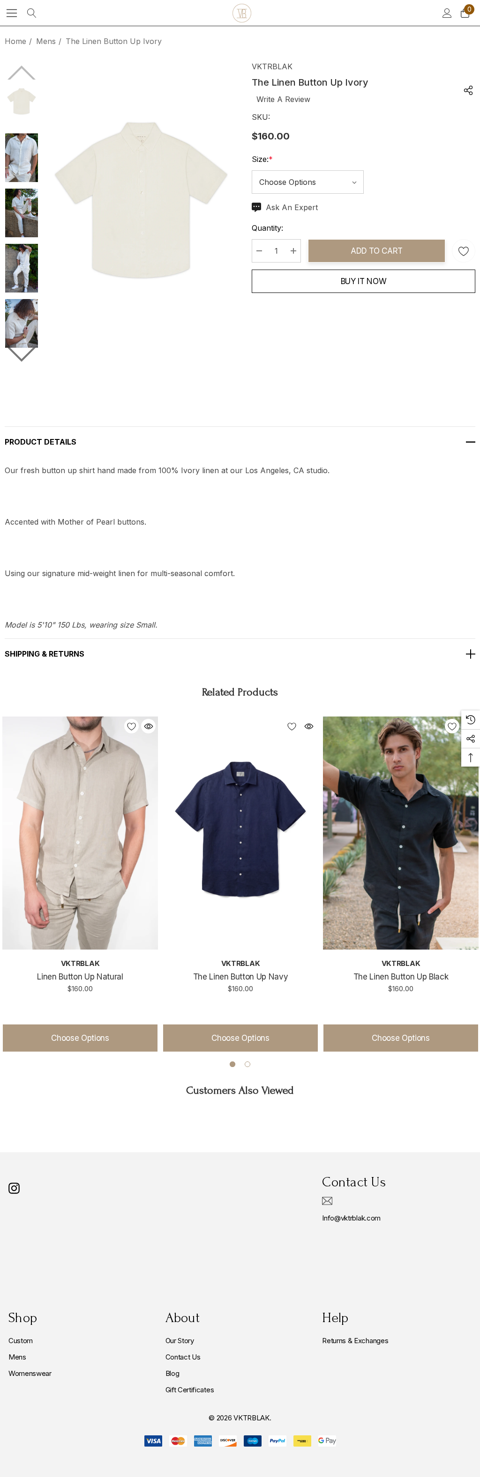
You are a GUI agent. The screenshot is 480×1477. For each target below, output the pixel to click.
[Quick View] (148, 726)
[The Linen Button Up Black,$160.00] (401, 833)
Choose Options (80, 1038)
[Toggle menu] (12, 12)
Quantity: (267, 228)
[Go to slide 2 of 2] (22, 355)
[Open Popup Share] (468, 90)
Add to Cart (377, 251)
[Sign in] (446, 13)
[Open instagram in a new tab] (14, 1188)
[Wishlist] (131, 726)
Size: (262, 159)
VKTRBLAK (272, 66)
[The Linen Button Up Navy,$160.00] (240, 833)
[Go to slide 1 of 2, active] (232, 1064)
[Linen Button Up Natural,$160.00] (80, 833)
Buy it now (364, 281)
